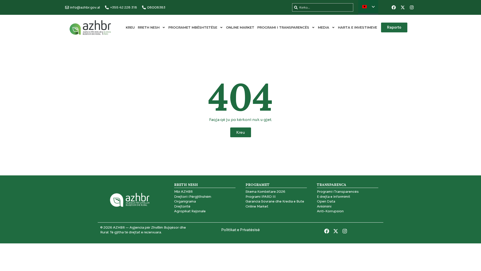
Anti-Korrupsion (330, 211)
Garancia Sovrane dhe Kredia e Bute (275, 201)
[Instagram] (411, 7)
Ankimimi (324, 206)
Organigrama (185, 201)
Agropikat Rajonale (190, 211)
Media (323, 27)
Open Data (326, 201)
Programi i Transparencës (283, 27)
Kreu (130, 27)
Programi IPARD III (261, 196)
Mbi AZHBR (183, 191)
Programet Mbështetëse (192, 27)
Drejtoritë (182, 206)
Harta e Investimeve (357, 27)
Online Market (240, 27)
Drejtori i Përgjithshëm (192, 196)
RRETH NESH (149, 27)
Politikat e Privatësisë (240, 230)
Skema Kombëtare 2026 (265, 191)
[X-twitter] (402, 7)
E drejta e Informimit (333, 196)
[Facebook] (393, 7)
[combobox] (322, 7)
